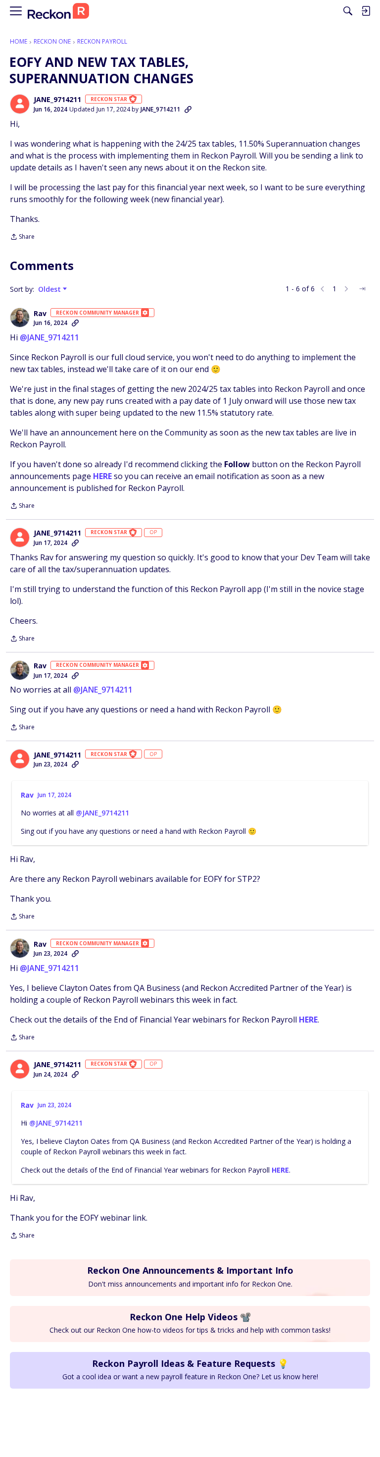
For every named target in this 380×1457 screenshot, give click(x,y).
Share (22, 237)
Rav (40, 313)
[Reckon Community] (58, 11)
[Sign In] (366, 11)
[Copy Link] (188, 109)
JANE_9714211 (57, 99)
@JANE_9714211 (49, 337)
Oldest (50, 289)
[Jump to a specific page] (362, 289)
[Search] (348, 11)
